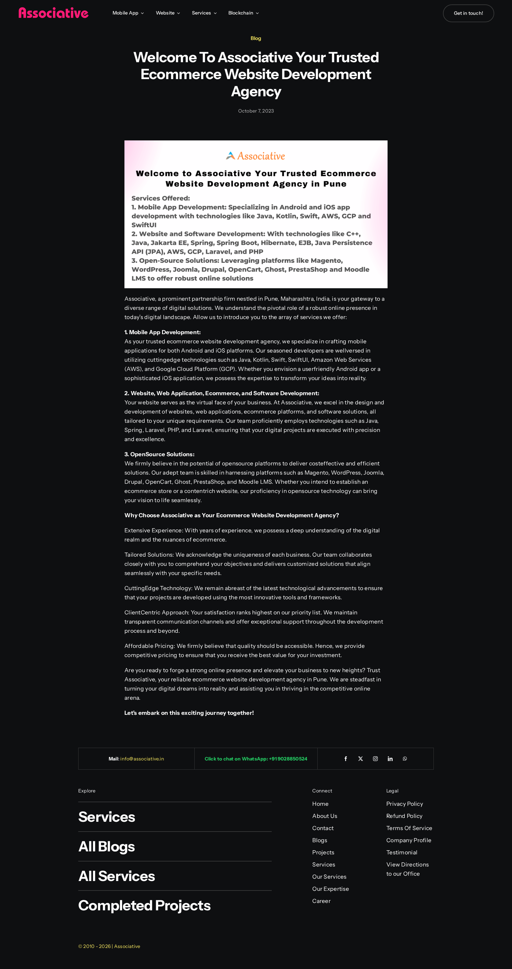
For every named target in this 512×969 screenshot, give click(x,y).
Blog (256, 38)
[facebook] (346, 758)
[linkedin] (390, 758)
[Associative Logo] (53, 9)
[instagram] (376, 758)
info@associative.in (142, 759)
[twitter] (361, 758)
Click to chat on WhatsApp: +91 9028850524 (256, 759)
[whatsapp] (405, 758)
